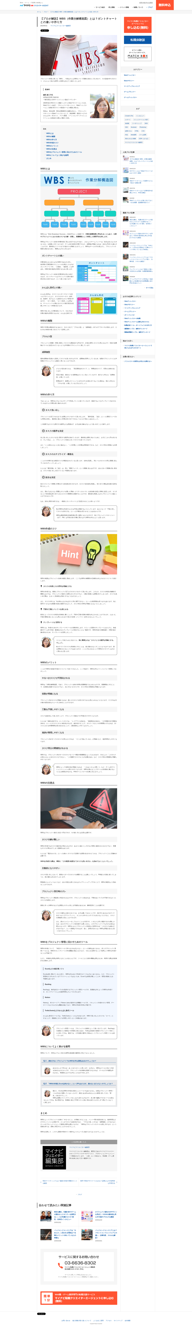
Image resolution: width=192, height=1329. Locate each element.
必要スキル (128, 131)
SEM (146, 123)
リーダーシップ (137, 123)
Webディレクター (130, 75)
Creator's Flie (129, 116)
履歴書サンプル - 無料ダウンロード (135, 329)
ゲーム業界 (142, 135)
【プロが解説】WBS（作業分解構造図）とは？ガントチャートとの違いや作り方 (141, 161)
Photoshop (143, 127)
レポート (127, 119)
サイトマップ (118, 1320)
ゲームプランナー (130, 92)
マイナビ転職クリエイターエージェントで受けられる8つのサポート (138, 347)
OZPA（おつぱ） (144, 138)
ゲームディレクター (130, 97)
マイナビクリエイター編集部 (60, 26)
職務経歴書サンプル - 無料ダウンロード (137, 332)
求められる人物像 (130, 138)
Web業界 (133, 135)
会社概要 (127, 1320)
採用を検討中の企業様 (146, 2)
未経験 (127, 123)
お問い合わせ (66, 1320)
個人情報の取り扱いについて (81, 1320)
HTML (137, 131)
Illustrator (134, 127)
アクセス (109, 1320)
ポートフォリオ (129, 315)
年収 (126, 135)
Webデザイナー (129, 81)
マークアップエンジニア (132, 86)
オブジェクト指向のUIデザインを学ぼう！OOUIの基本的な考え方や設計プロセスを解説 (106, 1214)
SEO (126, 127)
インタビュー (140, 116)
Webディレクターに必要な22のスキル (136, 322)
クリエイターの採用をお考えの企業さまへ (138, 361)
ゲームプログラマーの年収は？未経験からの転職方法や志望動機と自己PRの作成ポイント (141, 281)
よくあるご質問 (98, 1320)
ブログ (80, 1194)
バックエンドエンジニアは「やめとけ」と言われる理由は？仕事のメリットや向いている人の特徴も (141, 247)
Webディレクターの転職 (132, 318)
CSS (143, 131)
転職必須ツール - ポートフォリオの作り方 (138, 325)
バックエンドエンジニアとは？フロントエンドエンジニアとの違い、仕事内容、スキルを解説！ (141, 259)
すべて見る (149, 288)
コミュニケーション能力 (141, 119)
